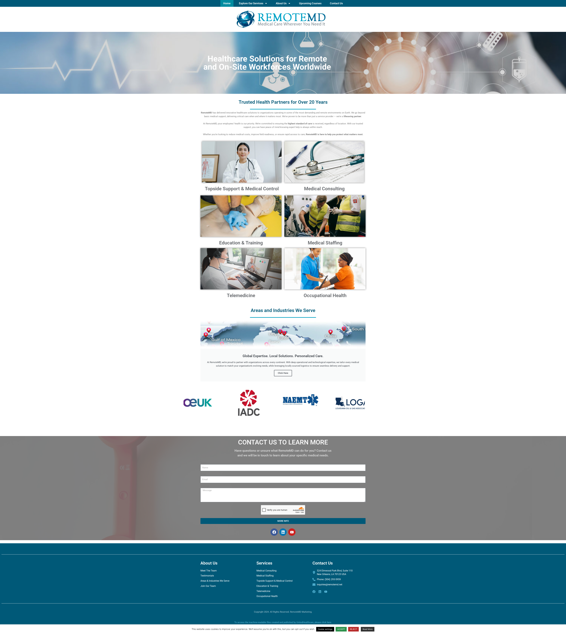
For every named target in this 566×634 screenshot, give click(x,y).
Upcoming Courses (310, 3)
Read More (368, 629)
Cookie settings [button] (325, 629)
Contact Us (336, 3)
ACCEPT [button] (341, 629)
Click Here (283, 373)
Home (227, 3)
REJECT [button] (353, 629)
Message (204, 486)
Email (203, 474)
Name (203, 462)
